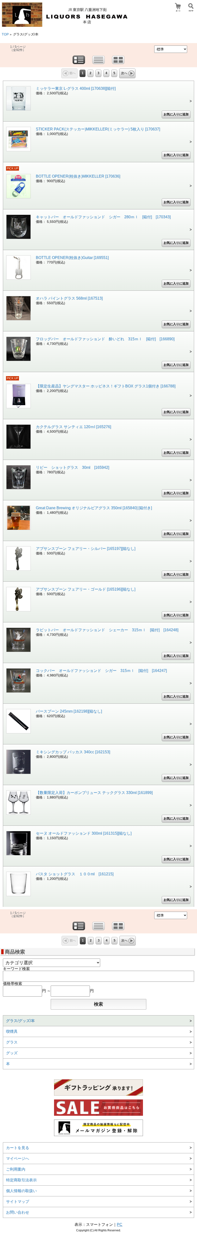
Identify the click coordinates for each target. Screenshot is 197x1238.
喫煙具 (12, 1031)
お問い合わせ (17, 1212)
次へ (124, 73)
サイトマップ (17, 1201)
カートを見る (17, 1148)
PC (119, 1224)
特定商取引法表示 (21, 1180)
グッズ (12, 1053)
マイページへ (17, 1158)
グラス (12, 1042)
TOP (5, 34)
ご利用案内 (15, 1169)
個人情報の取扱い (21, 1191)
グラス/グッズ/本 (20, 1021)
